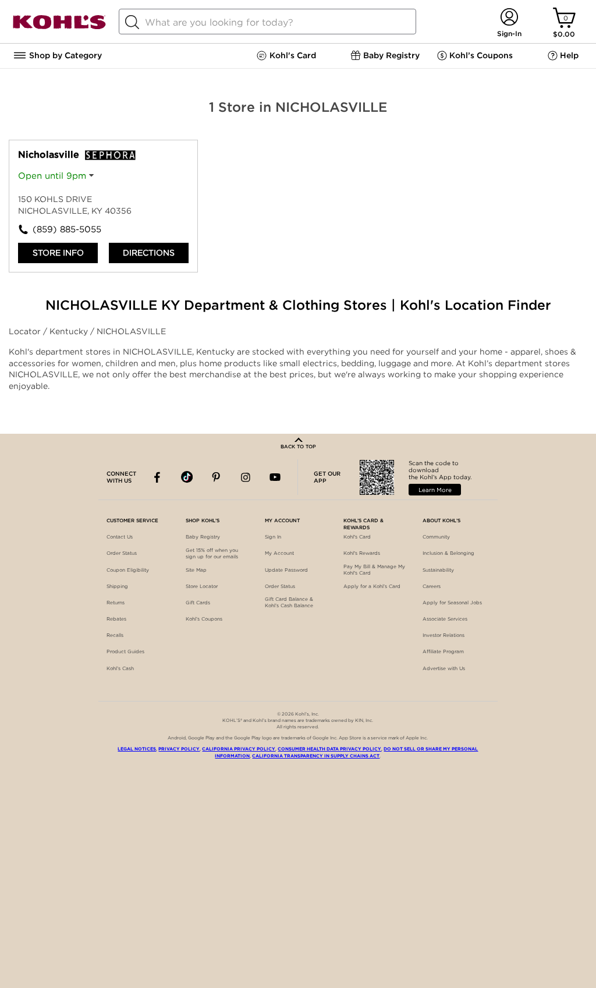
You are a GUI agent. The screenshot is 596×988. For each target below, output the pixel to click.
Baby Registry (203, 537)
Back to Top (298, 446)
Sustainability (438, 570)
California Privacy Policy (238, 749)
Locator (26, 331)
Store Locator (202, 586)
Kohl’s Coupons (204, 619)
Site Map (196, 570)
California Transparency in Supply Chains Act (315, 756)
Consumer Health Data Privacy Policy (329, 749)
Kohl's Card (357, 537)
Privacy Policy (179, 749)
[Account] (509, 18)
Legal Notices (137, 749)
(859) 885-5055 (67, 229)
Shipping (117, 586)
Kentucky (69, 331)
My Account (279, 553)
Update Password (286, 570)
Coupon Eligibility (128, 570)
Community (436, 537)
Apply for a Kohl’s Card (371, 586)
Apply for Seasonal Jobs (452, 602)
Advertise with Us (444, 668)
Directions (149, 252)
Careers (432, 586)
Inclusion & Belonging (448, 553)
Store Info (58, 252)
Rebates (116, 619)
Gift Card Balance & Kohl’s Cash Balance (289, 602)
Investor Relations (443, 635)
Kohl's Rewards (361, 553)
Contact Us (120, 537)
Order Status (122, 553)
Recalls (115, 635)
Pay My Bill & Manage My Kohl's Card (374, 570)
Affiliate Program (443, 651)
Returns (116, 602)
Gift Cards (198, 602)
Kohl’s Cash (120, 668)
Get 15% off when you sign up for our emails (212, 553)
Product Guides (125, 651)
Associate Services (445, 619)
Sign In (273, 537)
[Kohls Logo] (59, 27)
